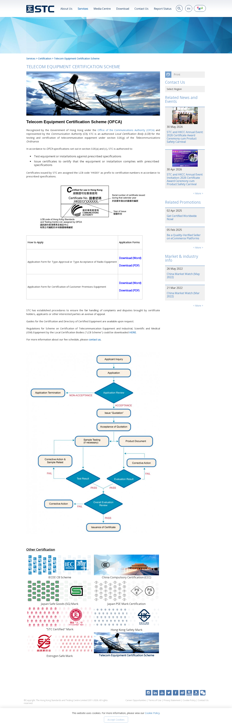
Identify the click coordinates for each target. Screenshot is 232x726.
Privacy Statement (172, 700)
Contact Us (141, 9)
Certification (44, 58)
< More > (198, 193)
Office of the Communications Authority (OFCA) (126, 130)
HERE (132, 332)
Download (122, 9)
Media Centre (102, 9)
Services (83, 9)
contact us (95, 339)
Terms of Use (154, 700)
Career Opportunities (136, 700)
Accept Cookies (116, 719)
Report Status (163, 9)
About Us (66, 9)
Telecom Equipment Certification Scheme (77, 58)
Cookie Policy (189, 700)
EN (188, 8)
